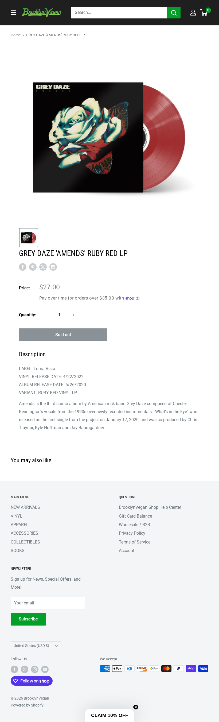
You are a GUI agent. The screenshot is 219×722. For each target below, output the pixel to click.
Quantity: (27, 314)
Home (16, 35)
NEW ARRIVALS (25, 507)
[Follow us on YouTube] (45, 669)
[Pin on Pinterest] (33, 267)
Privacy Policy (132, 533)
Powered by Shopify (27, 705)
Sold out (63, 334)
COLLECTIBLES (25, 542)
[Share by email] (53, 267)
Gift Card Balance (135, 516)
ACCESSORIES (24, 533)
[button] (109, 715)
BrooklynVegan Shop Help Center (150, 507)
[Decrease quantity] (45, 315)
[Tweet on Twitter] (43, 267)
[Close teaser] (135, 707)
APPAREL (20, 524)
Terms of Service (134, 542)
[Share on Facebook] (22, 267)
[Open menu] (13, 12)
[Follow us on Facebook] (14, 669)
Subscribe (28, 619)
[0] (204, 12)
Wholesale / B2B (134, 524)
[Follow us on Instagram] (34, 669)
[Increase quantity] (73, 315)
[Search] (174, 12)
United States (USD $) (31, 645)
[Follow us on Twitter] (24, 669)
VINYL (16, 516)
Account (126, 550)
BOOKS (18, 550)
